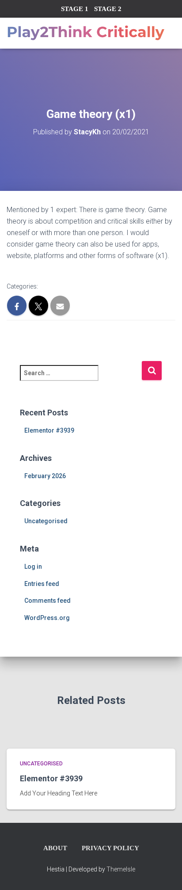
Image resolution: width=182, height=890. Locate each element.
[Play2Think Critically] (89, 33)
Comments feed (47, 600)
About (55, 848)
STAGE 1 (74, 8)
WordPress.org (47, 617)
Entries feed (41, 583)
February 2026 (45, 475)
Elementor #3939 (49, 430)
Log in (33, 566)
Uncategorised (46, 521)
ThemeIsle (120, 869)
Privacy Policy (110, 848)
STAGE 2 (107, 8)
